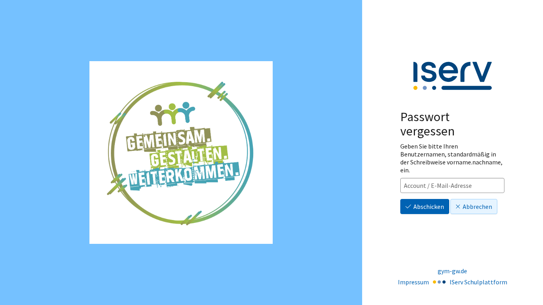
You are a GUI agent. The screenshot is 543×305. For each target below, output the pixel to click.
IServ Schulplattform (478, 282)
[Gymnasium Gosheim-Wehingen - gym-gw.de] (180, 152)
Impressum (413, 282)
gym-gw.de (452, 271)
